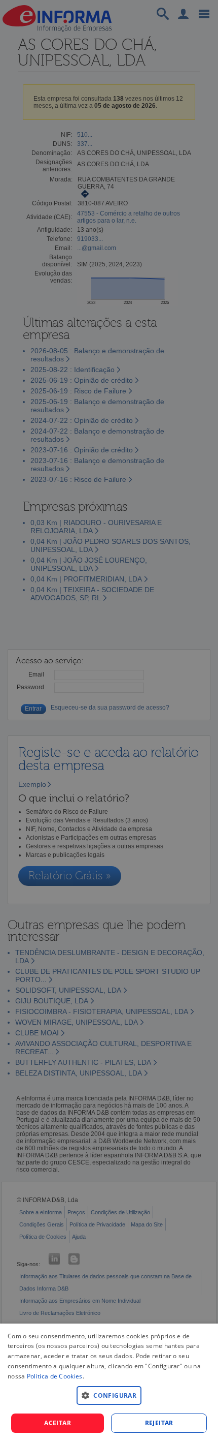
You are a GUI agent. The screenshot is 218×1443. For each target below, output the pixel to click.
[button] (109, 1395)
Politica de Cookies (55, 1376)
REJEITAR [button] (159, 1423)
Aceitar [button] (57, 1423)
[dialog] (109, 1383)
